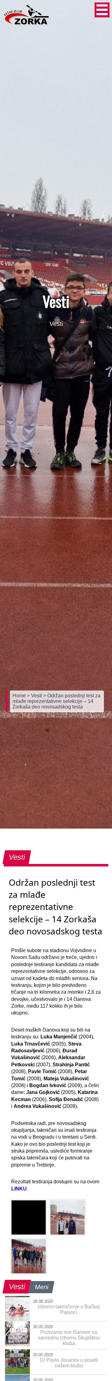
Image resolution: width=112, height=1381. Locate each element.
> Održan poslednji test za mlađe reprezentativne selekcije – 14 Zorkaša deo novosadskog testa (56, 701)
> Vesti (35, 695)
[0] (28, 1217)
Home (19, 695)
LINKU (19, 1188)
